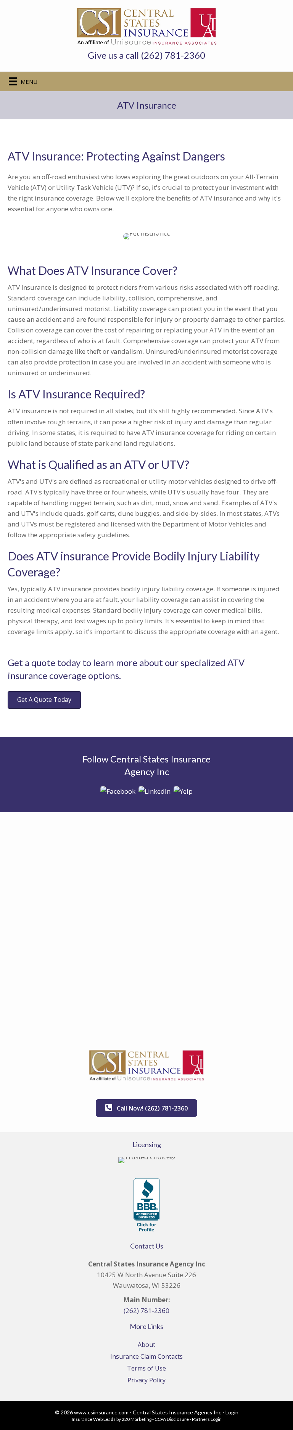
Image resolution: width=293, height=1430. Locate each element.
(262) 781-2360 (146, 1310)
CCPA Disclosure (172, 1419)
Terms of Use (146, 1368)
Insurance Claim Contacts (146, 1356)
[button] (44, 699)
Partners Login (207, 1419)
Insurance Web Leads (94, 1419)
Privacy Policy (146, 1380)
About (146, 1344)
